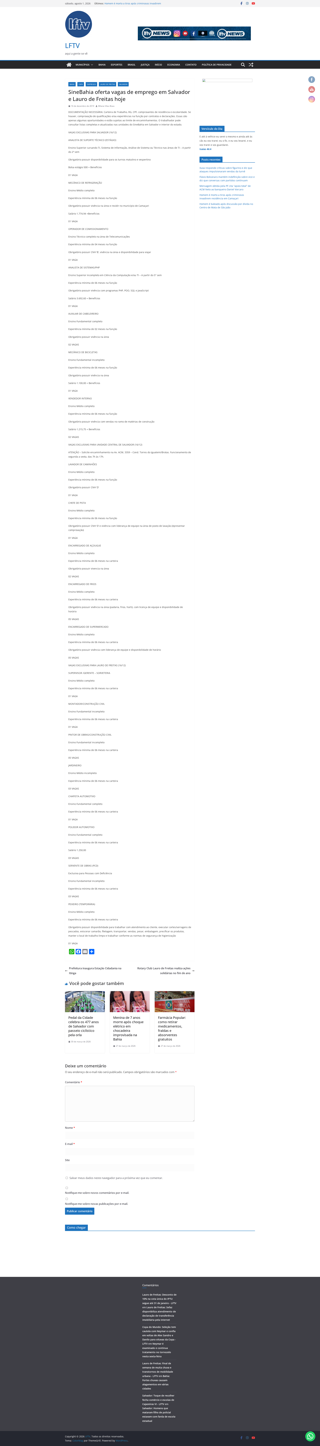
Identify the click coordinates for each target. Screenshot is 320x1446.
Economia (173, 64)
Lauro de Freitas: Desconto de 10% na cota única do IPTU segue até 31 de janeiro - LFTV (159, 1299)
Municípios (83, 64)
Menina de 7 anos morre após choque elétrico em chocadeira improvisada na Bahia (128, 1028)
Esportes (116, 64)
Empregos (91, 84)
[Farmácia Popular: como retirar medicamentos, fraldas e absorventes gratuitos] (174, 993)
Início (158, 64)
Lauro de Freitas (107, 84)
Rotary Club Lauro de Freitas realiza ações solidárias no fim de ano (163, 970)
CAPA (81, 84)
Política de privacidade (217, 64)
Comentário (73, 1082)
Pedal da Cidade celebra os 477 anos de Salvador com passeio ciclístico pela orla (83, 1026)
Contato (190, 64)
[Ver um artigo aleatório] (251, 65)
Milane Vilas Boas (106, 106)
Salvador (123, 84)
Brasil (132, 64)
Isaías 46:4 (205, 149)
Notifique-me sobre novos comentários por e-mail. (97, 1193)
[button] (91, 64)
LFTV (72, 45)
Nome (70, 1128)
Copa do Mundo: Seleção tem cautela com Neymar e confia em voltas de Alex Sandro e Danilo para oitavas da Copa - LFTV (159, 1335)
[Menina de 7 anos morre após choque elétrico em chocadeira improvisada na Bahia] (130, 993)
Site (67, 1160)
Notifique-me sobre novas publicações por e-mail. (96, 1204)
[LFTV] (69, 65)
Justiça (145, 64)
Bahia (102, 64)
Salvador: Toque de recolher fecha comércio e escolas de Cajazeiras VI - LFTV (158, 1399)
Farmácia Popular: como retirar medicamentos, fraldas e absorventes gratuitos (172, 1028)
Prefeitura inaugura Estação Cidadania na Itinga (95, 970)
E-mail (70, 1144)
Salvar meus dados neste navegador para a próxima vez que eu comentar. (116, 1178)
